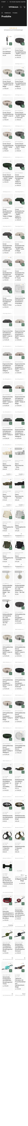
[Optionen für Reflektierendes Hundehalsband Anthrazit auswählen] (10, 807)
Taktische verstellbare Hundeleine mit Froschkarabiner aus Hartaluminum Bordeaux (20, 1091)
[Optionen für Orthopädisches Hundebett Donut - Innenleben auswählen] (23, 739)
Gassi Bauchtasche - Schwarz (19, 496)
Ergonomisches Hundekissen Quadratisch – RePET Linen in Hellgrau (8, 367)
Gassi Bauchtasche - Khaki (7, 496)
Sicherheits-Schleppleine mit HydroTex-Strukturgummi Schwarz (20, 947)
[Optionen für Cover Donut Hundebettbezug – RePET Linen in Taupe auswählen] (10, 106)
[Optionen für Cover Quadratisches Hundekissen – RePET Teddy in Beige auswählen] (10, 203)
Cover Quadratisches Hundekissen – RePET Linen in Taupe (19, 274)
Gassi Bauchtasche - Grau (19, 465)
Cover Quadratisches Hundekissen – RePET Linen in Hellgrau (7, 274)
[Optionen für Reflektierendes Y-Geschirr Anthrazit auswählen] (10, 838)
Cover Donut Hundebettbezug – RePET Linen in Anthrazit (20, 52)
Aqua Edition (19, 908)
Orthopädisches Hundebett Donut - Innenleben (20, 748)
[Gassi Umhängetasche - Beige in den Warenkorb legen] (10, 517)
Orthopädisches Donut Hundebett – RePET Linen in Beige (8, 650)
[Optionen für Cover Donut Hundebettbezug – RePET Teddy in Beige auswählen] (10, 137)
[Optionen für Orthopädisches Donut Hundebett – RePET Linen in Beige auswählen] (10, 640)
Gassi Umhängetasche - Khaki (8, 557)
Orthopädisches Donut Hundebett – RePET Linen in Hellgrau (20, 650)
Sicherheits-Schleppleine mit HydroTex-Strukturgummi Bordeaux (20, 913)
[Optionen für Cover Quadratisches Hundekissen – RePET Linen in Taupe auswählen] (23, 264)
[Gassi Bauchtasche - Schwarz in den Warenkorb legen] (23, 486)
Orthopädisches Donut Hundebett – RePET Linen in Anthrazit (20, 617)
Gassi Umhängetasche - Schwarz (20, 557)
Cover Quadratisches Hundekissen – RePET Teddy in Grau (7, 301)
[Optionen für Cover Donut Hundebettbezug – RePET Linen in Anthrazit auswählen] (23, 43)
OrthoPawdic (19, 48)
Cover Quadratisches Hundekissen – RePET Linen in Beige (19, 247)
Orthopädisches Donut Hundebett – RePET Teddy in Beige (8, 716)
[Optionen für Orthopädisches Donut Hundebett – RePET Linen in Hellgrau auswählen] (23, 640)
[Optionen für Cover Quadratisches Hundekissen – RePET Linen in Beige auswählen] (23, 237)
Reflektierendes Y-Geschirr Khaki (20, 848)
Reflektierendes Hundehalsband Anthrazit (8, 817)
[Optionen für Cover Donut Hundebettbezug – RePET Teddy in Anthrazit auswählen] (23, 106)
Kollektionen (8, 13)
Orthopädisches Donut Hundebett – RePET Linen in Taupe (8, 683)
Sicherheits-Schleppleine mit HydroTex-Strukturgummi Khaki (7, 947)
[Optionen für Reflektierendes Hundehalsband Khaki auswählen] (23, 807)
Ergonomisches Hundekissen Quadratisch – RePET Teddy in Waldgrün (20, 433)
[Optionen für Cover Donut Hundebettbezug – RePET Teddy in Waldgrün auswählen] (10, 168)
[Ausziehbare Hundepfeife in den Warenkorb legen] (10, 43)
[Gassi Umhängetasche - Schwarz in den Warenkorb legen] (23, 548)
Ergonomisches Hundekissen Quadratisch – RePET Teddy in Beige (20, 400)
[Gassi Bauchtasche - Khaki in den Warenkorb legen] (10, 486)
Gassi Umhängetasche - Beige (8, 526)
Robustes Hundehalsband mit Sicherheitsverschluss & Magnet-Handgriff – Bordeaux (10, 915)
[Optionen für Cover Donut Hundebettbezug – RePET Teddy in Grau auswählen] (23, 137)
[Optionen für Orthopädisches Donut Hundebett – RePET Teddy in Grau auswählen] (23, 706)
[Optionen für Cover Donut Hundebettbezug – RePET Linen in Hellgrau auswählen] (23, 74)
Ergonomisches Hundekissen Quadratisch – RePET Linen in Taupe (20, 367)
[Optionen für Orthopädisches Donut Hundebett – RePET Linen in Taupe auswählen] (10, 673)
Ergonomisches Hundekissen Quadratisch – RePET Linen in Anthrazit (8, 334)
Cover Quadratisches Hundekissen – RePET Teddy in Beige (7, 213)
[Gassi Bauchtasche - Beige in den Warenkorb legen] (10, 456)
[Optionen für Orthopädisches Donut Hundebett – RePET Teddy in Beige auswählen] (10, 706)
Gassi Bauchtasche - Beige (7, 465)
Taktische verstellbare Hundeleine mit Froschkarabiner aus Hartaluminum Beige (8, 1091)
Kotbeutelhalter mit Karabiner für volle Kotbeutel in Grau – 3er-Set (20, 589)
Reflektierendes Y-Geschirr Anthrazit (8, 848)
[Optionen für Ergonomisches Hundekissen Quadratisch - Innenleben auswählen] (23, 291)
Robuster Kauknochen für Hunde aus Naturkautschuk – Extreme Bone (8, 880)
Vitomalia (6, 583)
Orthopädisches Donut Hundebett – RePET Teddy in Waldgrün (8, 749)
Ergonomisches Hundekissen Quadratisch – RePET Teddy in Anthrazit (8, 400)
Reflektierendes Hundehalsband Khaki (20, 817)
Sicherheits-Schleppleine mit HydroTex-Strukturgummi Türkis (7, 980)
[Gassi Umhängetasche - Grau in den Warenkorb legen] (23, 517)
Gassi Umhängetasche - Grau (20, 526)
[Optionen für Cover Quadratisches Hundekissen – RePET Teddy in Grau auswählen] (10, 291)
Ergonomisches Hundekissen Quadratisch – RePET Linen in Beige (20, 334)
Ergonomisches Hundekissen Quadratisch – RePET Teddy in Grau (8, 433)
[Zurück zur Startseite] (2, 12)
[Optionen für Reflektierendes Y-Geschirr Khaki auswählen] (23, 838)
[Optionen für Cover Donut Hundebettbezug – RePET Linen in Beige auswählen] (10, 74)
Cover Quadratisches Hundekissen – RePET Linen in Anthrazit (7, 247)
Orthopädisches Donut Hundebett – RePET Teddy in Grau (20, 716)
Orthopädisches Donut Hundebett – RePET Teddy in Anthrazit (20, 683)
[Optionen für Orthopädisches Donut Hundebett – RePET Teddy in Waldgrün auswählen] (10, 739)
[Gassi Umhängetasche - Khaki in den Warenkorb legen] (10, 548)
